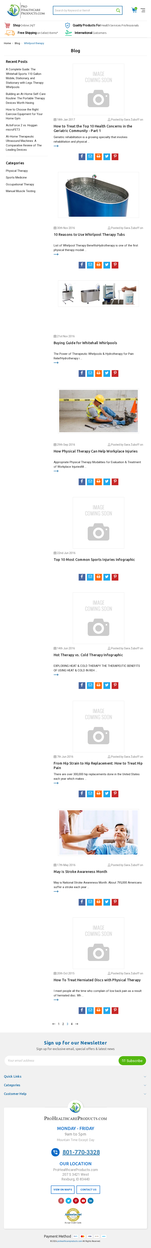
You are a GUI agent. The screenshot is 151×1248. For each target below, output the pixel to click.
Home (7, 43)
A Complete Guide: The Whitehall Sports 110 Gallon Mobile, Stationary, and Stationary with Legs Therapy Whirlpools (24, 78)
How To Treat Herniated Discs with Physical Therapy (97, 980)
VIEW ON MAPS (62, 1189)
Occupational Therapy (20, 184)
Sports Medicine (16, 177)
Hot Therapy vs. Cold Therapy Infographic (88, 655)
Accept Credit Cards (73, 1223)
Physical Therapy (17, 171)
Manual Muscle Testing (20, 191)
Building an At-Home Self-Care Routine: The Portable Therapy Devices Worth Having (26, 98)
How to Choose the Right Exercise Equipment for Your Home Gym (24, 114)
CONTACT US (88, 1189)
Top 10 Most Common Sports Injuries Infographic (94, 559)
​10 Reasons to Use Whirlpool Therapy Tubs (89, 234)
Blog (17, 43)
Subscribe (134, 1061)
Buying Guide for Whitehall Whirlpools (85, 343)
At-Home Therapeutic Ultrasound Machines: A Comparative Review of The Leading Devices (24, 143)
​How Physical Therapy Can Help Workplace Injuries (96, 451)
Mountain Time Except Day (75, 1140)
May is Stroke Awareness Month (80, 872)
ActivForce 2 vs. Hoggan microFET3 (21, 128)
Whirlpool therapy (34, 43)
